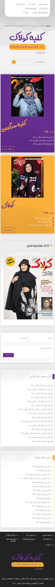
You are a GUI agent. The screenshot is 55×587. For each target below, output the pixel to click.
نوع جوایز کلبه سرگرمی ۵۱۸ (42, 143)
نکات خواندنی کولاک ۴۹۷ (41, 514)
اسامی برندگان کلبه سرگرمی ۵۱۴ (41, 140)
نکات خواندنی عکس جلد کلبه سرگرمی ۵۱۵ (35, 421)
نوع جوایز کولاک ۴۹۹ (43, 498)
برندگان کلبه (43, 8)
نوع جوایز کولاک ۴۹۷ (43, 522)
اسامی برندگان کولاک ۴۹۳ (41, 518)
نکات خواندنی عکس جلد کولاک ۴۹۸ (37, 502)
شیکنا (14, 583)
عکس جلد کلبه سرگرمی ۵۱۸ (42, 137)
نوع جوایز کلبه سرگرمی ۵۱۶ (41, 417)
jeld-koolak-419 (38, 246)
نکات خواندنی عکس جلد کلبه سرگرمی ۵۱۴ (35, 433)
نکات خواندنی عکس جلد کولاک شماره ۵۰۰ (35, 479)
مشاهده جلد (8, 149)
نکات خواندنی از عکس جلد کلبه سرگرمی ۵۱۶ (35, 409)
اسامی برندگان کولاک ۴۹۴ (41, 506)
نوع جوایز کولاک (30, 8)
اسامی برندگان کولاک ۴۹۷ (41, 483)
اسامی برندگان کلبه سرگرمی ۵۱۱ (39, 425)
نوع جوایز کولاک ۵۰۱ (45, 221)
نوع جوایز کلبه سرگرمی (40, 12)
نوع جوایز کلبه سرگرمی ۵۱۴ (41, 441)
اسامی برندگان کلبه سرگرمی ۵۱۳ (39, 402)
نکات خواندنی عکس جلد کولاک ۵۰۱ (39, 225)
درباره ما (26, 12)
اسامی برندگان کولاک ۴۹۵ (41, 494)
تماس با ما (31, 4)
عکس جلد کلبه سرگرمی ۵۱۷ (40, 398)
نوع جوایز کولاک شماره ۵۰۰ (41, 487)
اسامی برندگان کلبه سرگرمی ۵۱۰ (39, 437)
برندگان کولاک (20, 4)
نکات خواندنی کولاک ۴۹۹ (41, 491)
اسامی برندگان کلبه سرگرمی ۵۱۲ (39, 413)
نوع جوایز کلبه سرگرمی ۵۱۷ (41, 405)
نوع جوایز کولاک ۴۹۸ (43, 510)
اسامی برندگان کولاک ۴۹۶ (43, 218)
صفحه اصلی (43, 4)
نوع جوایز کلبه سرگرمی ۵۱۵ (40, 429)
